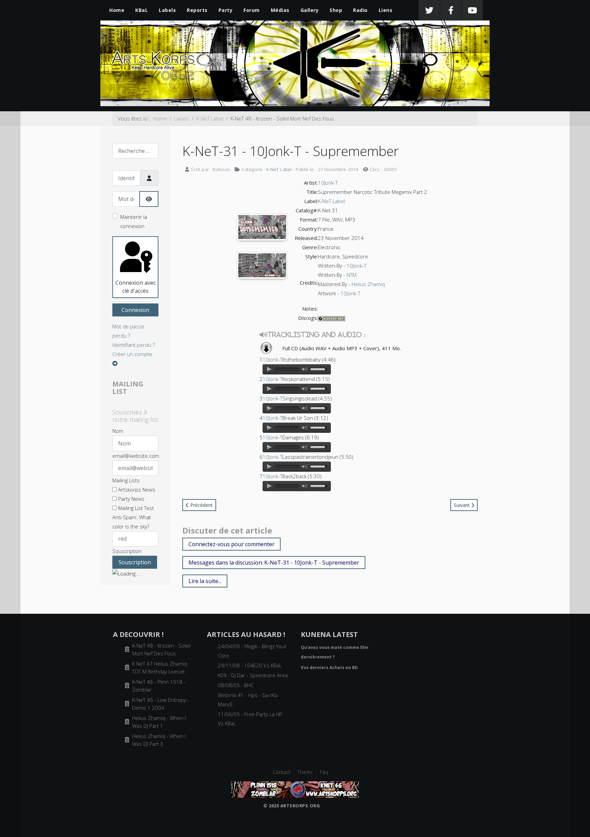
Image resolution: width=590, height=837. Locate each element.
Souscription (127, 551)
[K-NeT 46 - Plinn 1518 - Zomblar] (295, 788)
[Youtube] (472, 10)
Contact (281, 772)
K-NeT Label (279, 169)
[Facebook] (450, 10)
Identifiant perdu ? (133, 344)
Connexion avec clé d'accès (135, 287)
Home (116, 10)
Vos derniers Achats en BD (329, 667)
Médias (280, 10)
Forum (251, 10)
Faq (324, 772)
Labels (167, 10)
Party (226, 10)
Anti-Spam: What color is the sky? (131, 522)
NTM (351, 274)
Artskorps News (136, 489)
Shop (335, 10)
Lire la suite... (204, 581)
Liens (386, 10)
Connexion (135, 310)
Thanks (305, 772)
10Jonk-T (328, 182)
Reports (197, 10)
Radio (360, 10)
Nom (117, 430)
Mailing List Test (135, 508)
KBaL (141, 10)
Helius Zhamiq (368, 284)
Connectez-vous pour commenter (231, 544)
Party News (130, 498)
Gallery (309, 10)
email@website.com (135, 455)
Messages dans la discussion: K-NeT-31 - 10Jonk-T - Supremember (273, 562)
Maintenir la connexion (133, 221)
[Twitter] (429, 10)
